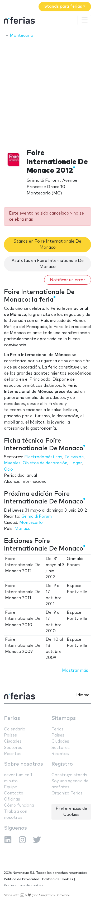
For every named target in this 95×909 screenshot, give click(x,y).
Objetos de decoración (45, 463)
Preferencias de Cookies (71, 812)
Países (10, 735)
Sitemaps (63, 718)
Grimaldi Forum (36, 517)
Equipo (10, 787)
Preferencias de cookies (23, 885)
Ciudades (13, 741)
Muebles (12, 463)
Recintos (12, 754)
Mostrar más (75, 670)
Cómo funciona (19, 805)
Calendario (14, 729)
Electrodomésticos (43, 457)
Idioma (82, 695)
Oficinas (12, 799)
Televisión (74, 457)
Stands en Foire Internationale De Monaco (47, 244)
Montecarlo (31, 523)
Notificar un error (67, 280)
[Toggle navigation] (84, 20)
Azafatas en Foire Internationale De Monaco (48, 264)
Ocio (8, 469)
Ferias (12, 718)
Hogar (75, 463)
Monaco (23, 529)
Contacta (13, 793)
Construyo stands (69, 775)
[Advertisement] (47, 91)
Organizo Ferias (67, 793)
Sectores (13, 748)
